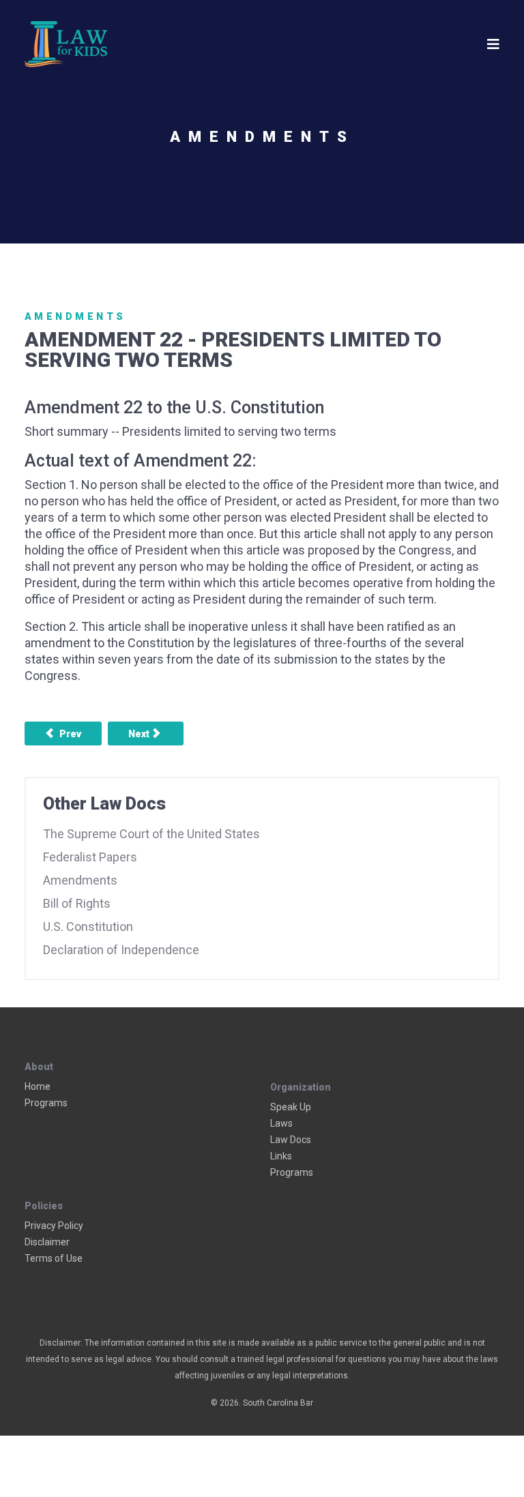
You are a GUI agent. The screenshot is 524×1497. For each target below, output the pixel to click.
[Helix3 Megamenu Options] (493, 44)
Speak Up (290, 1106)
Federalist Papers (90, 857)
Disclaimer (47, 1241)
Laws (281, 1123)
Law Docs (290, 1139)
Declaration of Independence (121, 950)
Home (37, 1086)
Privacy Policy (54, 1225)
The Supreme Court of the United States (151, 834)
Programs (46, 1102)
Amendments (75, 316)
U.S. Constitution (88, 926)
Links (281, 1156)
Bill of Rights (77, 903)
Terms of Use (54, 1258)
